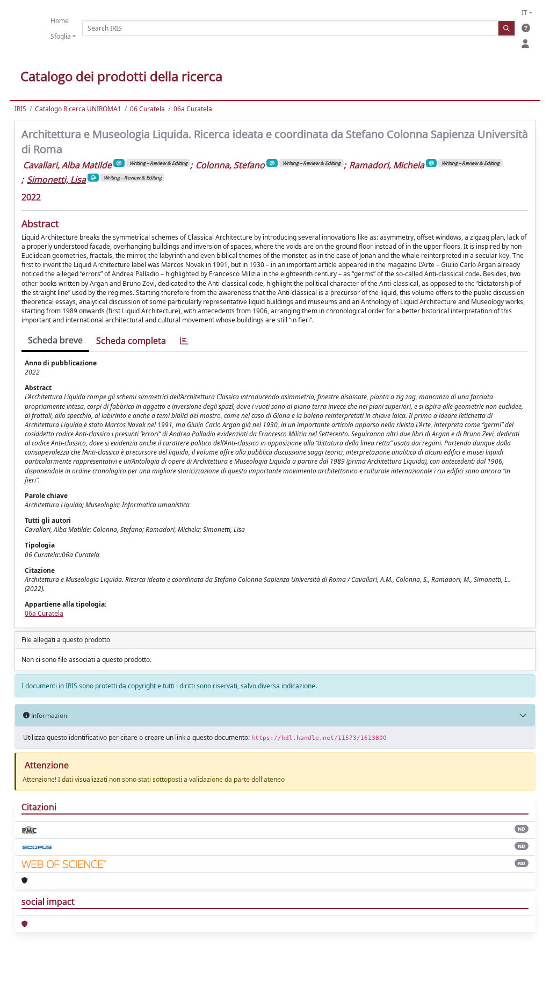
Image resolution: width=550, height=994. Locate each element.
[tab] (184, 341)
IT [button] (524, 12)
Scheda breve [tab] (55, 340)
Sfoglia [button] (60, 36)
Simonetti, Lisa (56, 179)
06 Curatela (147, 108)
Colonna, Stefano (230, 165)
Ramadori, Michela (386, 165)
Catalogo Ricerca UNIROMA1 (78, 108)
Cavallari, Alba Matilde (67, 165)
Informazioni (49, 715)
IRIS (20, 108)
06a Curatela (192, 108)
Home (59, 20)
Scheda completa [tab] (131, 341)
